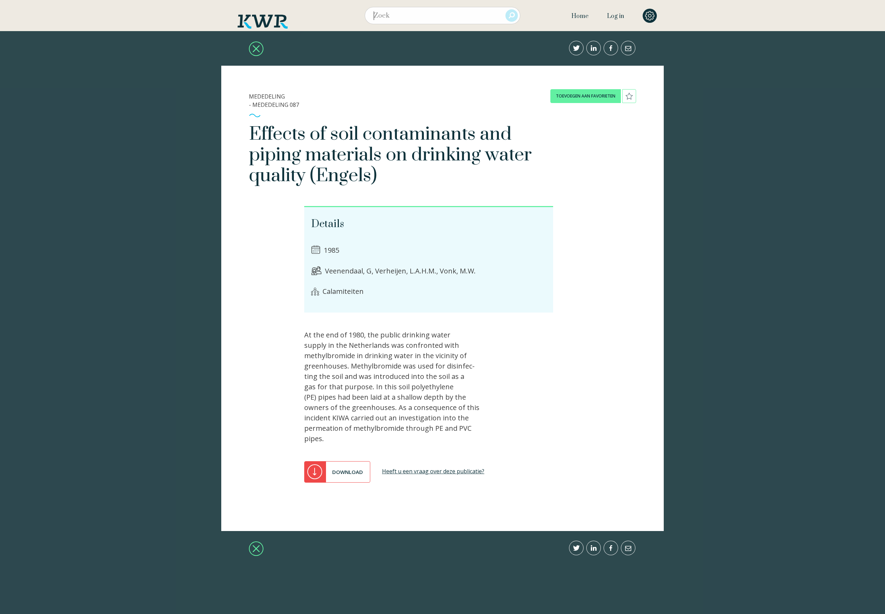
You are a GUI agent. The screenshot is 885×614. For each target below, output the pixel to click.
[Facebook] (611, 48)
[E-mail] (628, 48)
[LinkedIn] (593, 48)
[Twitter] (576, 48)
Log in (615, 16)
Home (579, 16)
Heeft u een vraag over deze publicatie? (433, 471)
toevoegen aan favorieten (585, 96)
